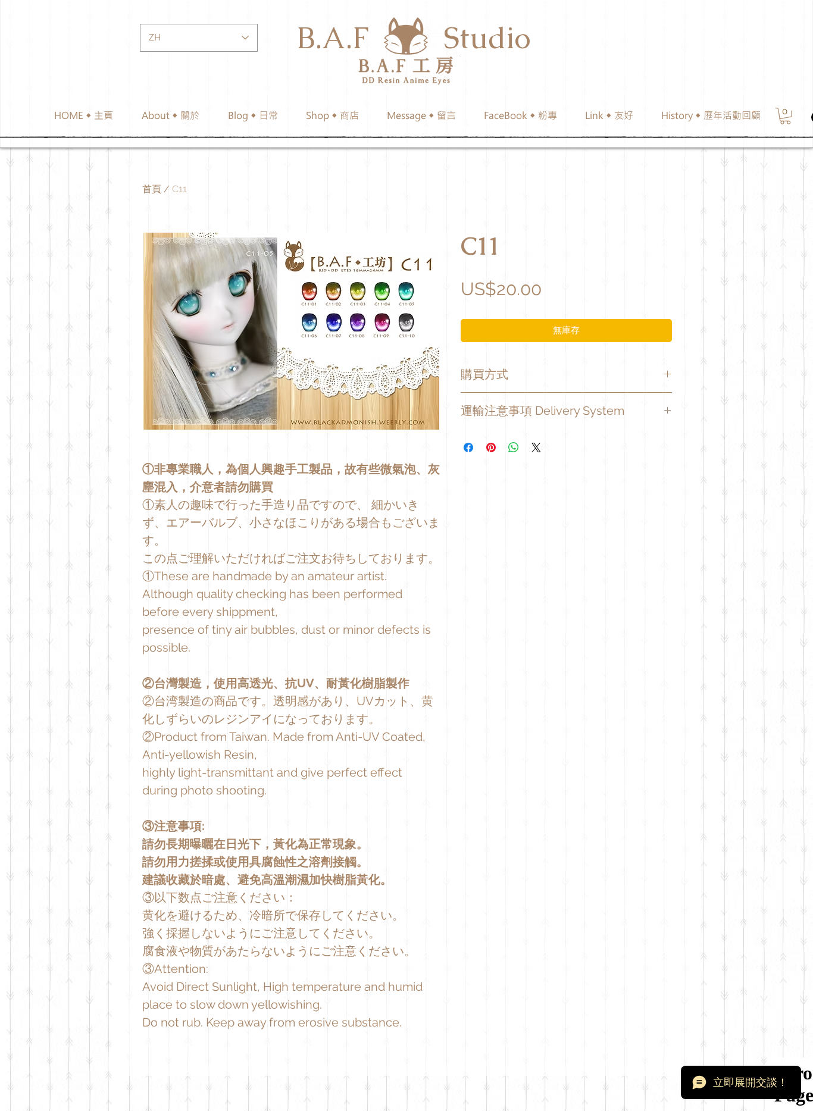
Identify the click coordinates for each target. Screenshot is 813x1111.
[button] (332, 115)
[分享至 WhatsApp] (513, 447)
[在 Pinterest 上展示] (491, 447)
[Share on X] (536, 447)
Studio (487, 37)
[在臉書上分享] (468, 447)
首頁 (151, 189)
